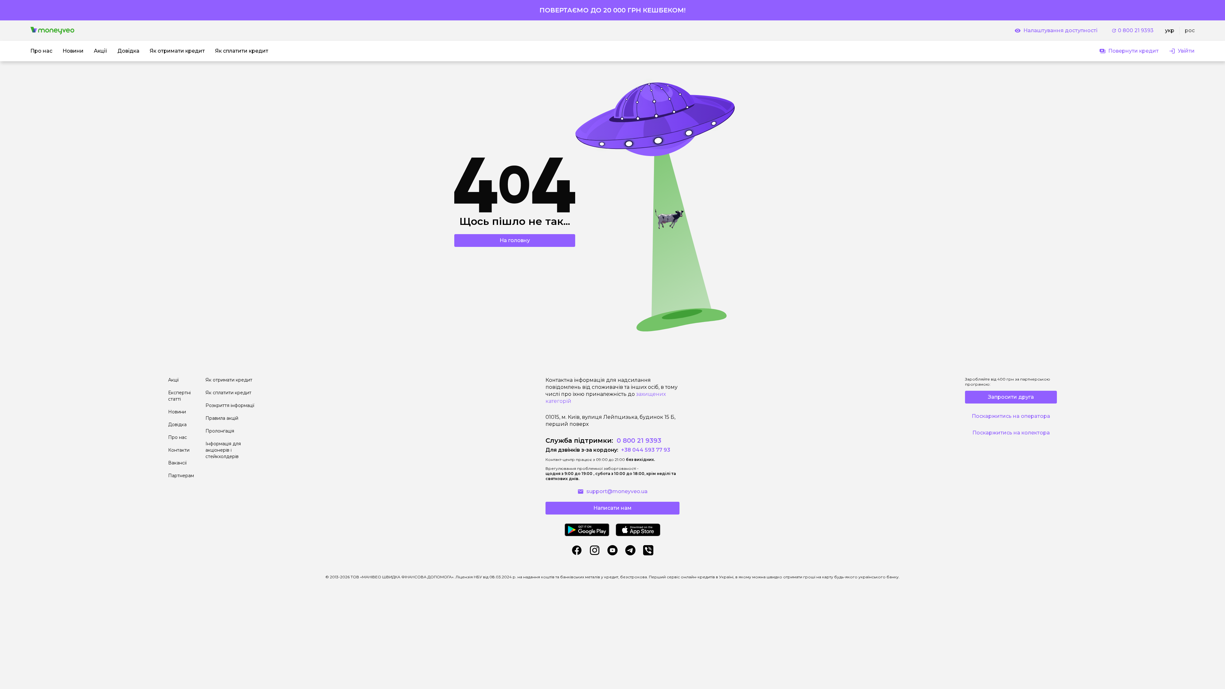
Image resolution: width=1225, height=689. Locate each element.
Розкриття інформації (229, 405)
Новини (177, 412)
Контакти (178, 450)
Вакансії (177, 463)
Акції (173, 380)
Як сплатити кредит (228, 393)
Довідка (177, 424)
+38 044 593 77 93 (645, 450)
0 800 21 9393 (1136, 30)
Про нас (177, 437)
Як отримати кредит (228, 380)
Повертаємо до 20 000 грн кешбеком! (612, 10)
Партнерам (181, 475)
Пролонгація (219, 431)
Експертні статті (179, 396)
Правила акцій (221, 418)
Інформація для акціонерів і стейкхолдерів (223, 450)
